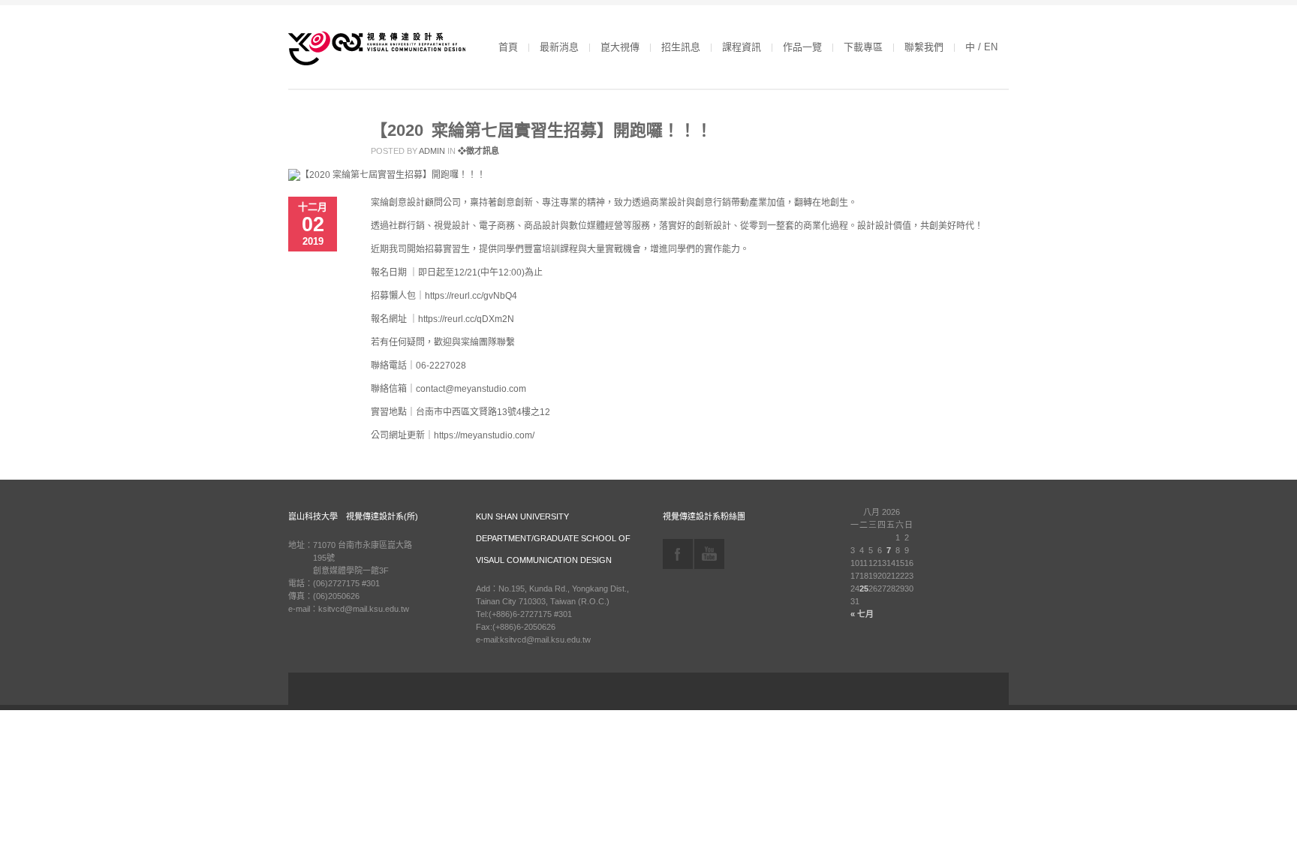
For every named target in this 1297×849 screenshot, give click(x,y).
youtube (709, 554)
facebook (678, 554)
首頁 (508, 47)
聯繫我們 (923, 47)
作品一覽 (802, 47)
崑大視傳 (619, 47)
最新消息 (559, 47)
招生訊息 (680, 47)
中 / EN (981, 47)
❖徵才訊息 (478, 150)
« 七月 (862, 614)
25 (863, 588)
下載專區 (863, 47)
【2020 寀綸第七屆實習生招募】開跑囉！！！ (541, 130)
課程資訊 (741, 47)
